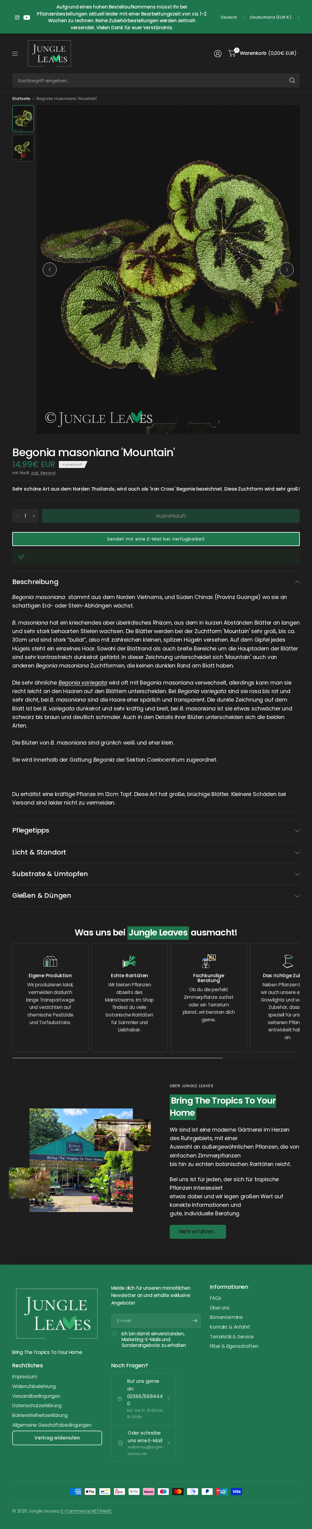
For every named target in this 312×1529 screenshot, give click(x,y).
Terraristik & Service (232, 1336)
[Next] (287, 269)
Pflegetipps (30, 830)
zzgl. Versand (43, 472)
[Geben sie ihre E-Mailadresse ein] (195, 1321)
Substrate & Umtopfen (50, 874)
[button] (156, 539)
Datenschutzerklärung (36, 1405)
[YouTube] (27, 17)
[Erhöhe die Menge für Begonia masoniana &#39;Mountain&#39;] (33, 516)
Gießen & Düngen (41, 895)
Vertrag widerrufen (57, 1438)
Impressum (24, 1376)
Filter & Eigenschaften (234, 1346)
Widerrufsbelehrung (34, 1386)
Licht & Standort (39, 852)
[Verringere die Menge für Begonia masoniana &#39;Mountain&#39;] (17, 516)
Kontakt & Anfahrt (230, 1327)
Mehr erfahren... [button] (198, 1231)
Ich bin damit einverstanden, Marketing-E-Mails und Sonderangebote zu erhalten (154, 1339)
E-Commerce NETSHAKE (86, 1511)
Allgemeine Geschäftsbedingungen (51, 1425)
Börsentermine (226, 1317)
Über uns (219, 1308)
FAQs (215, 1298)
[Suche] (292, 80)
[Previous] (50, 269)
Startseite (21, 98)
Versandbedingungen (36, 1396)
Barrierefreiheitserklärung (39, 1415)
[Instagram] (17, 17)
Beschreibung (35, 582)
